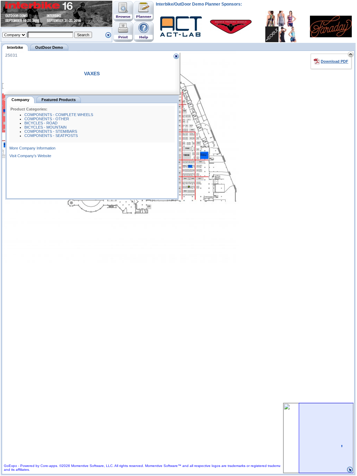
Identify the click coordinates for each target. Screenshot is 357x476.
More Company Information (32, 148)
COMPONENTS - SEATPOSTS (51, 135)
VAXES (92, 73)
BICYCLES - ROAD (41, 123)
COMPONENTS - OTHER (46, 119)
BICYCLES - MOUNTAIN (45, 127)
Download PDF (334, 61)
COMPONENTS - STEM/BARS (50, 131)
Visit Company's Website (30, 156)
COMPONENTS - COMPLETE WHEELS (58, 115)
